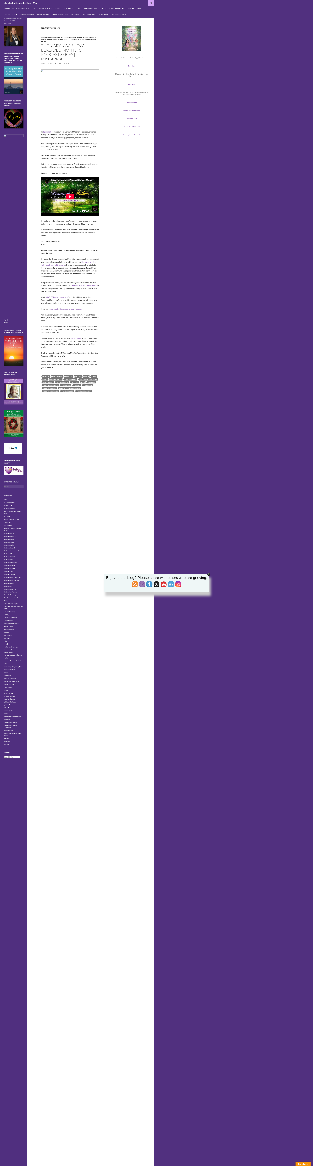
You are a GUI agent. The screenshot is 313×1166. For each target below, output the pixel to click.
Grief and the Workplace (11, 623)
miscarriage (66, 385)
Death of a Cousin (9, 542)
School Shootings (9, 696)
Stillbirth (6, 708)
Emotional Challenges (50, 39)
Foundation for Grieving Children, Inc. (66, 14)
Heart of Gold (104, 14)
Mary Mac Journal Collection (13, 655)
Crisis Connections (27, 14)
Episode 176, (48, 132)
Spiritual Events (9, 705)
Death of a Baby (75, 38)
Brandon (68, 376)
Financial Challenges (10, 618)
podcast (77, 385)
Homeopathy (8, 635)
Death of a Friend (9, 548)
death (86, 376)
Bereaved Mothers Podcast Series (55, 38)
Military (6, 664)
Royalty (6, 690)
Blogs (78, 9)
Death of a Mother (9, 554)
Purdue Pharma (9, 684)
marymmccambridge (50, 385)
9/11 (5, 499)
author (46, 376)
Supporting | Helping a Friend (13, 717)
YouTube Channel (89, 14)
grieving (75, 382)
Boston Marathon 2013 (11, 519)
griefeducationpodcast (89, 379)
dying (94, 376)
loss (83, 382)
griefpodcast (48, 382)
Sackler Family (8, 693)
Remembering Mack (119, 14)
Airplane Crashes (9, 502)
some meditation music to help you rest (65, 309)
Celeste (78, 376)
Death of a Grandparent (11, 551)
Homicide (7, 638)
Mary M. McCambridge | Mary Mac (20, 3)
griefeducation (70, 379)
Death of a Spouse (9, 568)
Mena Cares (67, 9)
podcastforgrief (49, 388)
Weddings (7, 741)
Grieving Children (9, 629)
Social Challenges (9, 699)
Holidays (6, 632)
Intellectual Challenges (11, 647)
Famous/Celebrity (9, 612)
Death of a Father (9, 545)
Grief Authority (43, 14)
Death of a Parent (9, 557)
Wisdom (6, 744)
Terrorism (7, 719)
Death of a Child (89, 38)
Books (57, 9)
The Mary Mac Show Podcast (94, 9)
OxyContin (7, 675)
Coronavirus (8, 525)
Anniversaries (8, 505)
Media (139, 9)
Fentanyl (6, 615)
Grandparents (8, 620)
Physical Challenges (10, 678)
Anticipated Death (9, 508)
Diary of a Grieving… (10, 595)
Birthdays (7, 516)
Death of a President (10, 563)
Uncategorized (8, 730)
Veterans (6, 739)
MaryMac (91, 382)
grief (45, 379)
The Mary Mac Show (10, 722)
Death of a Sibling (9, 565)
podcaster (88, 385)
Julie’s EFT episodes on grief (57, 297)
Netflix (6, 673)
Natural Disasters (9, 670)
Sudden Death (8, 711)
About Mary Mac (44, 9)
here (73, 338)
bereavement (57, 376)
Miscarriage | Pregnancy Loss (72, 39)
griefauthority (56, 379)
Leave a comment (63, 64)
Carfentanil (7, 522)
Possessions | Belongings (11, 681)
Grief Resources (9, 14)
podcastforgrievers (50, 391)
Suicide (6, 714)
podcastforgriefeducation (69, 388)
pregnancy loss (67, 391)
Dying (5, 601)
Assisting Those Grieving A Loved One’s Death (19, 9)
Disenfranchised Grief (11, 598)
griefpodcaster (62, 382)
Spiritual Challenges (10, 702)
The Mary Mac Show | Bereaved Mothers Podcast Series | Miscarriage (63, 52)
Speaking (131, 9)
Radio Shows (8, 687)
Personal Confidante (117, 9)
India (5, 641)
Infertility (7, 644)
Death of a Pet (8, 560)
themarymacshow (84, 391)
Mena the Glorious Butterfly (13, 661)
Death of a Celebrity (10, 536)
